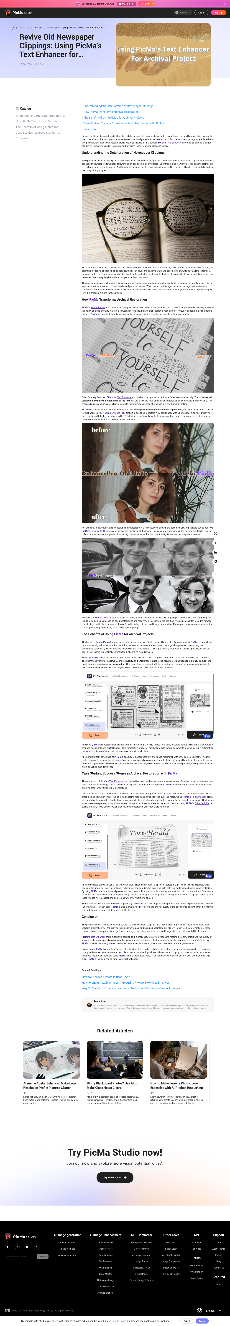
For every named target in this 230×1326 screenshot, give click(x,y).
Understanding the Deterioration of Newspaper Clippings (117, 106)
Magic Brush (141, 1261)
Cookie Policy (196, 1278)
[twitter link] (36, 1246)
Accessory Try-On (141, 1267)
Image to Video (67, 1242)
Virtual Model (141, 1274)
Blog (218, 1261)
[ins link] (17, 1246)
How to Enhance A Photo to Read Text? (106, 977)
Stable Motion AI (105, 1286)
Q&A (219, 1242)
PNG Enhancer (105, 1267)
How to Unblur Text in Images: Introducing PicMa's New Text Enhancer (125, 982)
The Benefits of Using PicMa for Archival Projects (113, 117)
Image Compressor (171, 1261)
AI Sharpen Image (105, 1280)
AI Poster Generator (141, 1255)
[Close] (224, 4)
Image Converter (171, 1267)
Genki (218, 1284)
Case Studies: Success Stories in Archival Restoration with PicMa (123, 123)
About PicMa (218, 1249)
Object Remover (141, 1249)
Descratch (171, 1242)
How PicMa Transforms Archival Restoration (110, 112)
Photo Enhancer (105, 1255)
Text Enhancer (105, 1261)
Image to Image (67, 1249)
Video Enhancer (105, 1242)
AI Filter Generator (171, 1255)
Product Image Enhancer (142, 1280)
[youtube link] (26, 1246)
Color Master (105, 1274)
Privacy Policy (196, 1272)
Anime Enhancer (105, 1293)
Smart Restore (105, 1249)
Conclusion (89, 129)
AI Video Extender (171, 1274)
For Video (196, 1249)
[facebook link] (7, 1246)
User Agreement (196, 1265)
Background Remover (141, 1242)
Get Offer (145, 3)
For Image (196, 1242)
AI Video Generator (67, 1255)
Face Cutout (171, 1249)
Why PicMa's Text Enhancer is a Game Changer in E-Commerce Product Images (131, 988)
